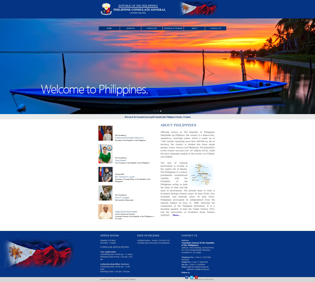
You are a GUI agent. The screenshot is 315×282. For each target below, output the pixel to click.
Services (130, 28)
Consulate (152, 28)
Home (109, 28)
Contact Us (215, 28)
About (194, 28)
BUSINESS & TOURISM (173, 28)
